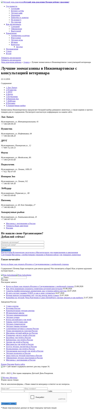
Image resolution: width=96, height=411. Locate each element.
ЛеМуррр (11, 101)
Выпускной (16, 31)
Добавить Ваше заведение (17, 226)
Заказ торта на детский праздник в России (24, 355)
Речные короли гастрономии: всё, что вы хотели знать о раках (32, 295)
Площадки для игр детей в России (20, 335)
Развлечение (11, 33)
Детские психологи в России (18, 353)
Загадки (19, 47)
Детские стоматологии (15, 324)
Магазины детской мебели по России (22, 333)
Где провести (11, 6)
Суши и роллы (12, 306)
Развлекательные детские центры (20, 311)
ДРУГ (9, 92)
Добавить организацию (11, 58)
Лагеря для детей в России (17, 342)
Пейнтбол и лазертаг (20, 17)
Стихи (9, 51)
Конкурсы (15, 44)
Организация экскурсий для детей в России (24, 351)
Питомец (10, 103)
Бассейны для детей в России (18, 337)
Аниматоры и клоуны (20, 35)
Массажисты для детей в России (20, 344)
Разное (4, 364)
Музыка (14, 42)
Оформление (16, 29)
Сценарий (15, 26)
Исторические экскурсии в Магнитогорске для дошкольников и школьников (39, 252)
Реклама (9, 228)
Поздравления (12, 49)
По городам (16, 22)
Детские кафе (16, 13)
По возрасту (16, 20)
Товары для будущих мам (17, 322)
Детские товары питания (16, 326)
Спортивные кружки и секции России (22, 329)
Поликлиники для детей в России (20, 349)
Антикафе (15, 8)
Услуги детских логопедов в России (21, 346)
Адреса (26, 62)
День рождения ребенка (11, 62)
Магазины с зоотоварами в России (21, 223)
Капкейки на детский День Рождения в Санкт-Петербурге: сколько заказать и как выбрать (44, 298)
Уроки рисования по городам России (22, 331)
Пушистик (11, 90)
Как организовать (13, 24)
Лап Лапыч (11, 87)
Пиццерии (15, 15)
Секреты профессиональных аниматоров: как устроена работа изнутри (36, 291)
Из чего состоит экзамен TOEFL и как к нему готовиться (30, 293)
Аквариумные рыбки (16, 105)
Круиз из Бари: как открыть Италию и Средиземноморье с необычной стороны (35, 264)
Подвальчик (12, 96)
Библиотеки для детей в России (19, 340)
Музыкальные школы (15, 313)
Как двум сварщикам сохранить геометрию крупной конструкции (34, 289)
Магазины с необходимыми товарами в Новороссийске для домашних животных (41, 255)
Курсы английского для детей (18, 320)
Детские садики (13, 317)
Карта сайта (20, 364)
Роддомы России (13, 308)
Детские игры (17, 40)
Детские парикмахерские (17, 315)
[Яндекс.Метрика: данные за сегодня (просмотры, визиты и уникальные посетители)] (9, 378)
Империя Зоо (12, 99)
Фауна (9, 94)
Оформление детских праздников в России (24, 358)
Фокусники (16, 38)
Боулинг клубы (17, 11)
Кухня (8, 53)
